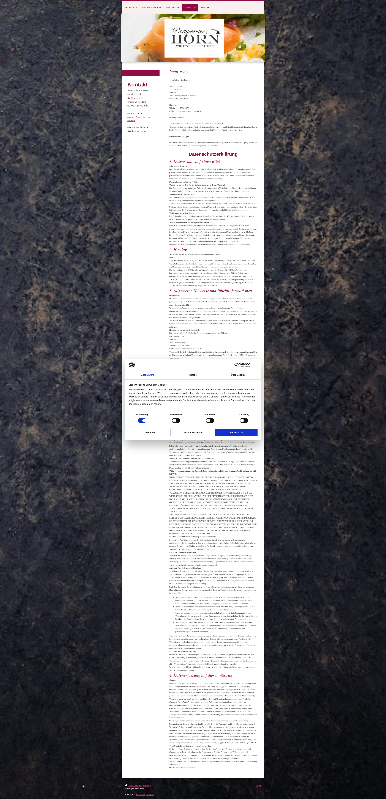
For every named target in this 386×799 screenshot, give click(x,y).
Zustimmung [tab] (148, 375)
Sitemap (147, 785)
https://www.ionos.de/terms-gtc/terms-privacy (219, 266)
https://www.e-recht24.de (186, 767)
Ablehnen (150, 432)
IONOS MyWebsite (145, 794)
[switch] (176, 420)
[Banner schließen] (256, 365)
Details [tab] (193, 375)
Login (258, 785)
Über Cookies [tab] (238, 375)
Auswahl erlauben (193, 432)
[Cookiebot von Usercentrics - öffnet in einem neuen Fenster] (236, 365)
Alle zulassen (236, 432)
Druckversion (135, 785)
